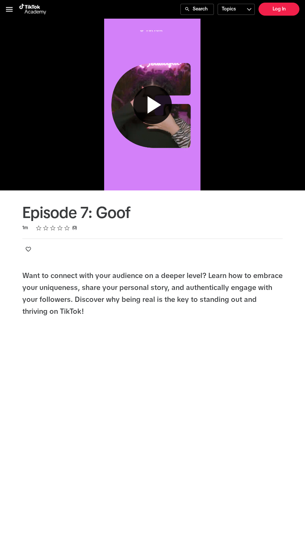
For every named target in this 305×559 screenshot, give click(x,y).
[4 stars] (60, 228)
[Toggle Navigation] (10, 9)
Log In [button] (279, 9)
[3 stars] (53, 228)
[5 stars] (67, 228)
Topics (229, 9)
